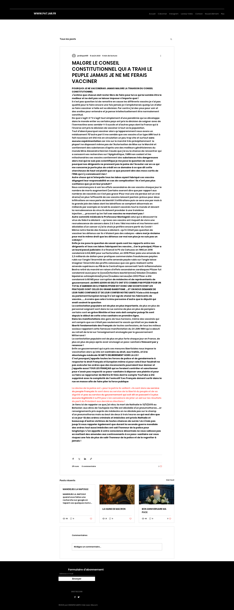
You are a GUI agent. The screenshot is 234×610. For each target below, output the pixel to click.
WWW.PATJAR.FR (45, 13)
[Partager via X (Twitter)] (79, 459)
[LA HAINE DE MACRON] (117, 494)
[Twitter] (78, 597)
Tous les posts (68, 38)
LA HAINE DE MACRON (114, 508)
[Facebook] (75, 597)
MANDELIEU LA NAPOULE (75, 489)
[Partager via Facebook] (73, 459)
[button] (171, 39)
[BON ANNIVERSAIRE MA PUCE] (156, 494)
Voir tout (170, 480)
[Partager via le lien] (91, 459)
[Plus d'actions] (160, 55)
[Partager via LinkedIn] (85, 459)
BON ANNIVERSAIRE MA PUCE (154, 510)
